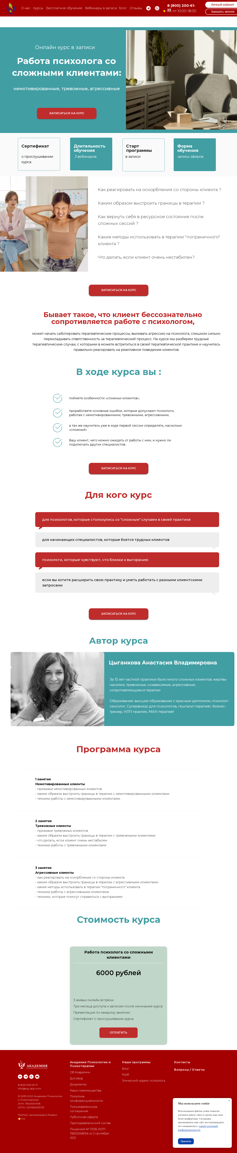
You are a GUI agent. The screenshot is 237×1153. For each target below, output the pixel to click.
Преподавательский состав (90, 1123)
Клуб (125, 1074)
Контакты (182, 1062)
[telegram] (26, 1076)
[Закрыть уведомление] (229, 1100)
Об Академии (80, 1072)
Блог (125, 1068)
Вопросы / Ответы (189, 1069)
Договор (76, 1078)
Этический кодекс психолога (143, 1080)
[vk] (20, 1076)
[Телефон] (31, 1076)
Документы (78, 1084)
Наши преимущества (85, 1090)
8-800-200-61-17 (28, 1084)
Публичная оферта (84, 1117)
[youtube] (37, 1076)
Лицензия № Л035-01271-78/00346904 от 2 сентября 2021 (89, 1133)
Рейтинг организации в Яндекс (37, 1114)
